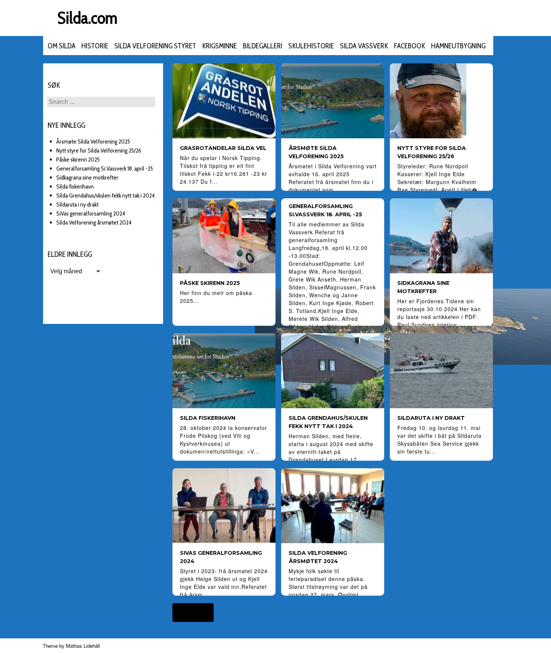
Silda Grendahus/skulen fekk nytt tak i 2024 (105, 195)
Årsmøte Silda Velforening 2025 (93, 141)
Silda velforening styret (155, 46)
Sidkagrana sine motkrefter (87, 177)
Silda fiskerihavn (75, 186)
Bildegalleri (262, 46)
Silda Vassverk (364, 46)
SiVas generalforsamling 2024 (90, 213)
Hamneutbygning (458, 46)
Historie (94, 46)
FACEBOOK (409, 46)
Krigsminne (219, 46)
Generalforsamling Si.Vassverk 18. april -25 (104, 168)
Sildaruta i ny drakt (77, 204)
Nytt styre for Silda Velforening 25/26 (98, 150)
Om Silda (61, 46)
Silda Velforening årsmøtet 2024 (94, 222)
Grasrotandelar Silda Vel (223, 148)
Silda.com (87, 18)
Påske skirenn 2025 (78, 159)
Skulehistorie (311, 46)
